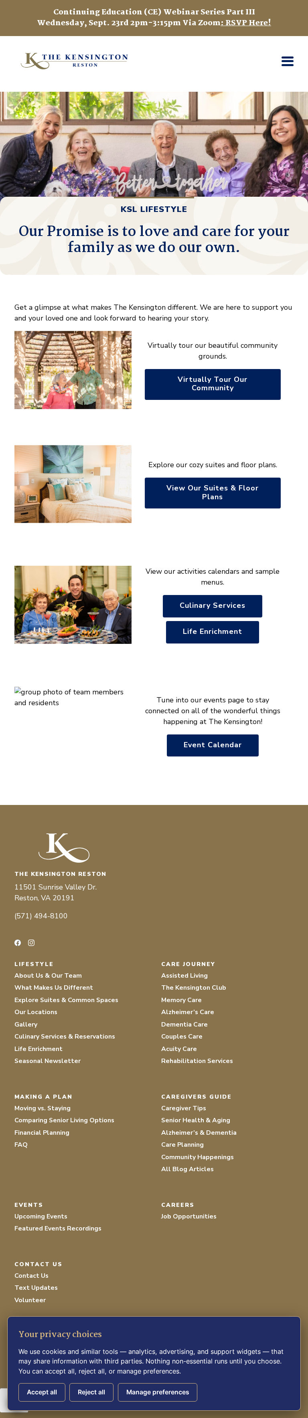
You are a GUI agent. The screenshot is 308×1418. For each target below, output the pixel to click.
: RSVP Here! (246, 23)
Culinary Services (212, 605)
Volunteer (30, 1300)
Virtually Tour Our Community (212, 384)
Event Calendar (213, 745)
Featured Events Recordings (57, 1228)
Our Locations (35, 1012)
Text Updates (36, 1287)
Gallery (25, 1024)
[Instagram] (31, 943)
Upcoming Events (40, 1216)
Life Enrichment (212, 631)
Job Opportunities (189, 1216)
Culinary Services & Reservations (64, 1036)
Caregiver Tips (183, 1108)
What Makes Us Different (53, 987)
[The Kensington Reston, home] (154, 848)
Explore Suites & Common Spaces (66, 1000)
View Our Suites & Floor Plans (212, 492)
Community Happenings (197, 1157)
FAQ (21, 1144)
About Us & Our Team (48, 975)
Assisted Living (184, 975)
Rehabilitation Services (197, 1061)
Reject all (91, 1392)
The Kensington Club (193, 987)
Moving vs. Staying (42, 1108)
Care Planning (182, 1144)
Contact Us (31, 1275)
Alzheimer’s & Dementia (199, 1132)
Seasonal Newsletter (47, 1061)
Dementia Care (184, 1024)
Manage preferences (157, 1392)
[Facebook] (17, 943)
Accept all (42, 1392)
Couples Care (182, 1036)
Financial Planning (41, 1132)
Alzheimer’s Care (187, 1012)
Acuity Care (179, 1049)
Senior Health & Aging (195, 1120)
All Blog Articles (187, 1169)
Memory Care (181, 1000)
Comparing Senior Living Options (64, 1120)
